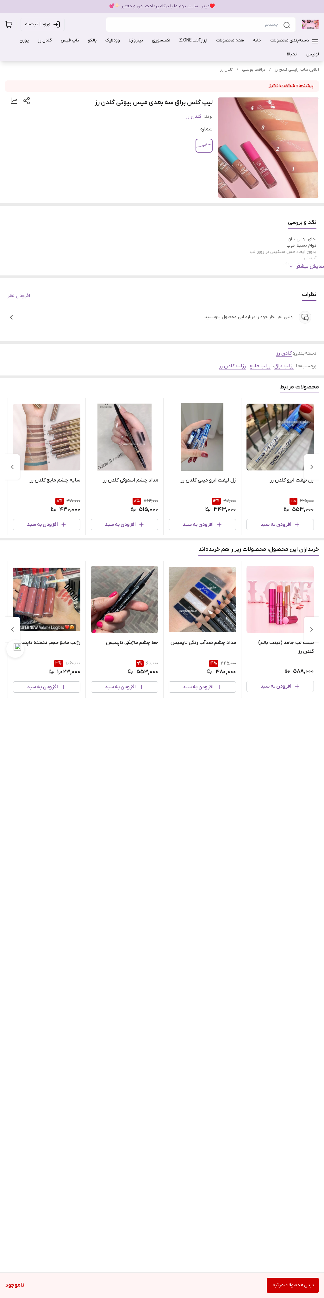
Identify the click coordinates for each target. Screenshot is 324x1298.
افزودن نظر (19, 296)
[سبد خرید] (9, 24)
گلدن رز (226, 69)
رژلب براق (284, 366)
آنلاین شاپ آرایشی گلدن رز (297, 69)
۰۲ (204, 145)
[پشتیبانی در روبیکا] (15, 649)
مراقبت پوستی (253, 69)
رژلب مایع (260, 366)
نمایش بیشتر (310, 266)
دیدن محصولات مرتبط (293, 1285)
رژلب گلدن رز (232, 366)
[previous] (311, 467)
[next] (12, 467)
